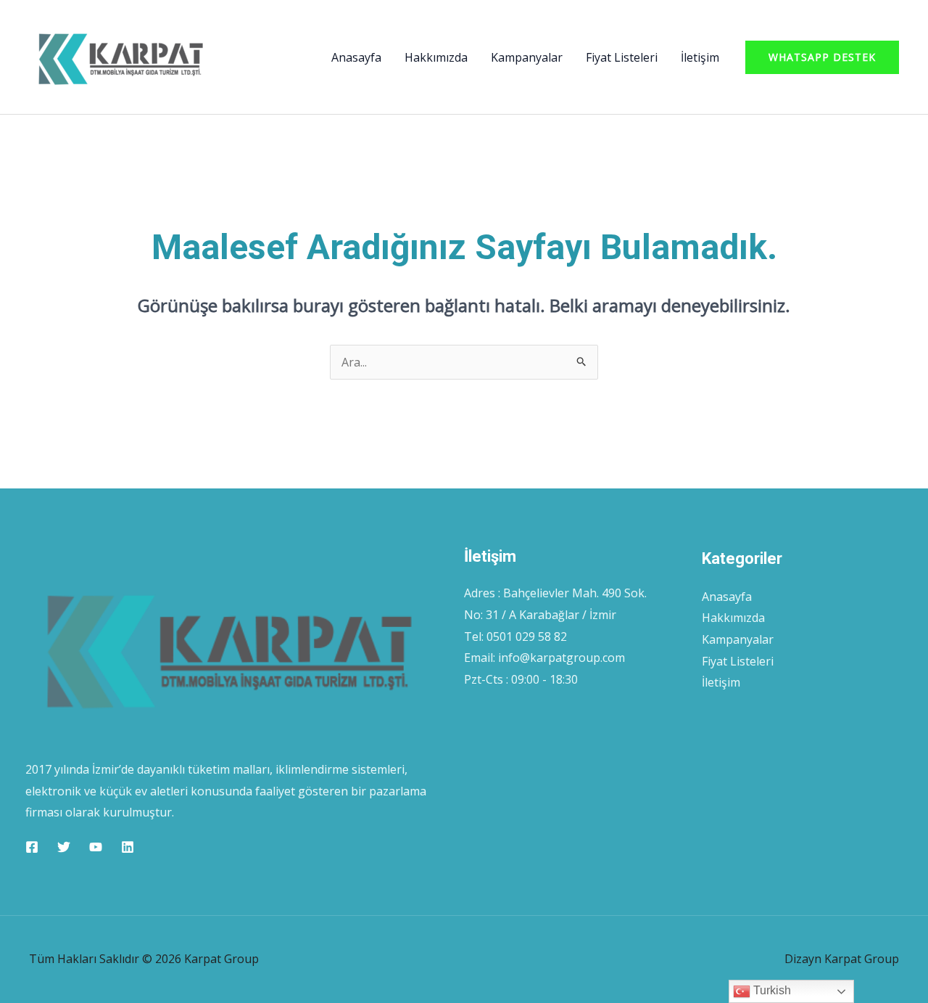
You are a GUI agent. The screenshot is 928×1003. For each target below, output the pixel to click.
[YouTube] (95, 846)
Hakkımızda (436, 57)
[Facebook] (31, 846)
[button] (822, 57)
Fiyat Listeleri (622, 57)
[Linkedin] (127, 846)
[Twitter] (63, 846)
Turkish (770, 990)
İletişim (700, 57)
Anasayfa (356, 57)
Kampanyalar (527, 57)
